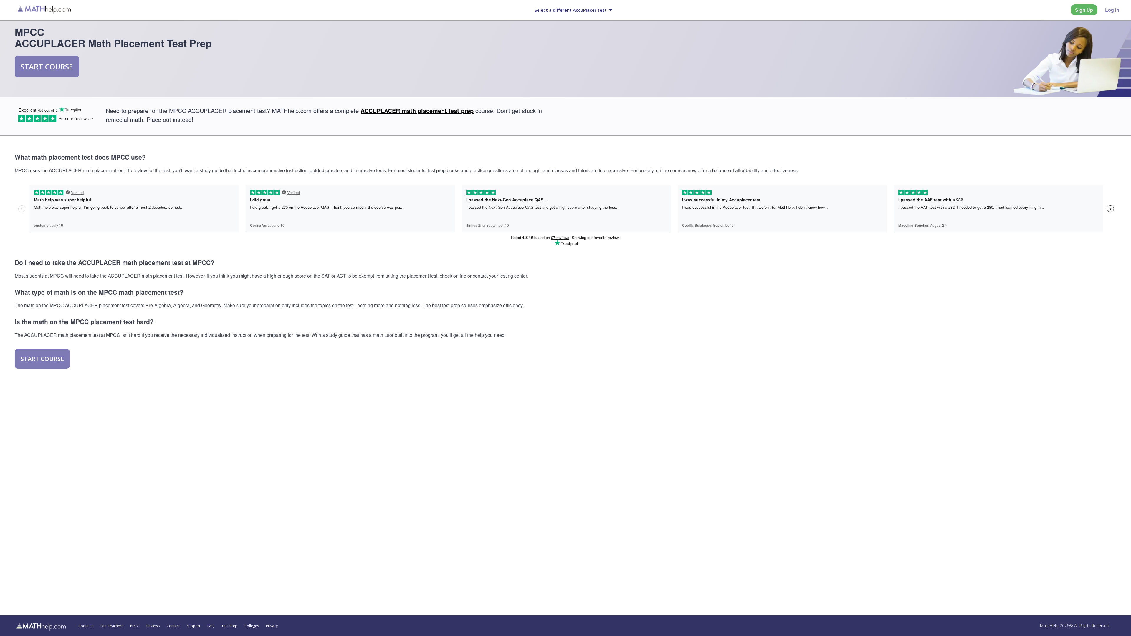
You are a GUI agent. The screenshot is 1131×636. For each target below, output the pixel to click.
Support (193, 626)
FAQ (210, 626)
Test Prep (229, 626)
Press (134, 626)
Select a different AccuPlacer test (571, 10)
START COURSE (47, 67)
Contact (173, 626)
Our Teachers (111, 626)
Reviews (153, 626)
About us (85, 626)
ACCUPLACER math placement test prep (417, 110)
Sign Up (1084, 9)
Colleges (251, 626)
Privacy (272, 626)
